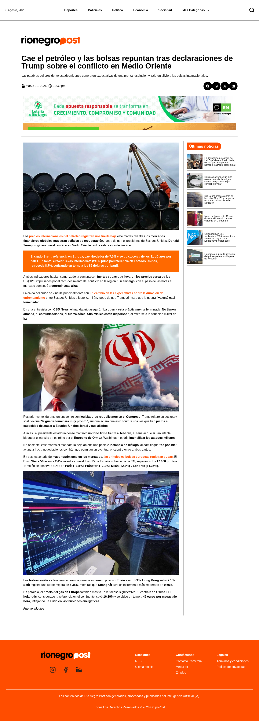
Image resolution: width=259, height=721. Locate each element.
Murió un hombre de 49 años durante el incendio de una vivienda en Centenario (219, 218)
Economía (140, 10)
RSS (138, 661)
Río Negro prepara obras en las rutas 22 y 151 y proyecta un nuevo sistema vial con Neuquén (219, 199)
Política (117, 10)
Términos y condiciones (233, 661)
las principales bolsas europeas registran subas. (138, 456)
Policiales (95, 10)
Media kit (182, 666)
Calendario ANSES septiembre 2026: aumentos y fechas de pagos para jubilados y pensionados (219, 237)
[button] (207, 86)
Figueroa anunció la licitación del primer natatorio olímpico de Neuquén (219, 256)
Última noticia (144, 666)
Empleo (181, 672)
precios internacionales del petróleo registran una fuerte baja (72, 236)
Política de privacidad (231, 666)
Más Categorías (193, 10)
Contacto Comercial (189, 661)
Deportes (71, 10)
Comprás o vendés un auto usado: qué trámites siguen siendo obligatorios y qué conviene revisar (218, 180)
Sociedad (165, 10)
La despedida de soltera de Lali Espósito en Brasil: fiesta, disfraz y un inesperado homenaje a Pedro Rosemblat (219, 161)
